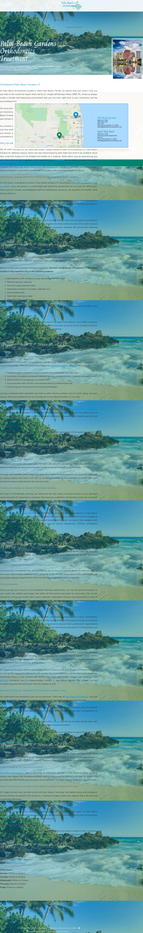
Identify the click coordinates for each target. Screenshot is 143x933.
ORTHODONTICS (62, 20)
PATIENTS (74, 13)
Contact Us (74, 48)
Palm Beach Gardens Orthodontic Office (15, 66)
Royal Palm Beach (29, 725)
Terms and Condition (64, 928)
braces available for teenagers (83, 409)
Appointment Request (8, 68)
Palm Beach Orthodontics (77, 696)
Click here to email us (15, 862)
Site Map (74, 928)
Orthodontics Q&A (74, 27)
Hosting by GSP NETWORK (60, 931)
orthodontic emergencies (16, 513)
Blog (74, 34)
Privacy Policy (53, 928)
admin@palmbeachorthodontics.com (109, 127)
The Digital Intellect (45, 931)
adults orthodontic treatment (63, 365)
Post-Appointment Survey (28, 68)
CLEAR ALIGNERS (74, 41)
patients (56, 721)
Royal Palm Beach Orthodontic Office (46, 66)
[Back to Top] (79, 928)
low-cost (4, 680)
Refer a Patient (5, 70)
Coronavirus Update (21, 70)
